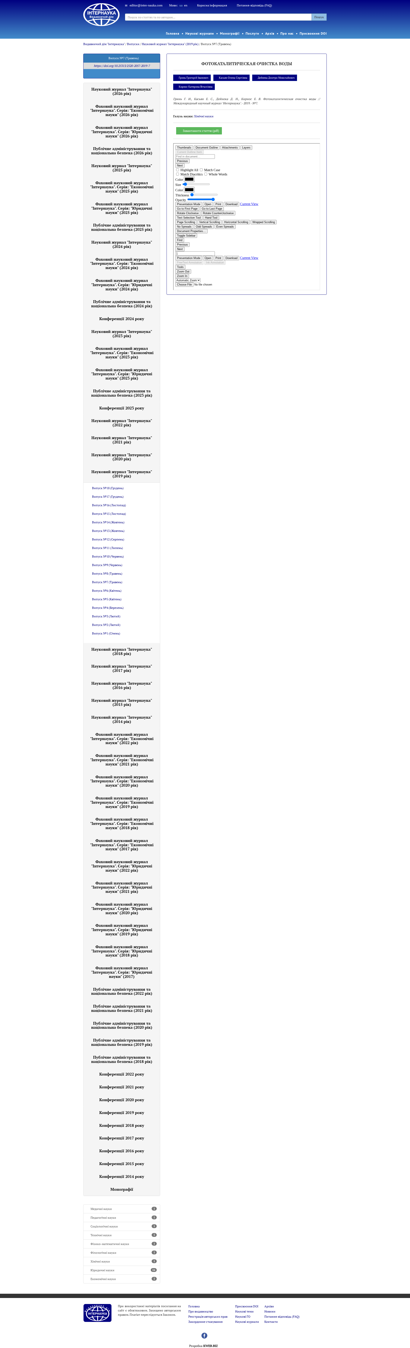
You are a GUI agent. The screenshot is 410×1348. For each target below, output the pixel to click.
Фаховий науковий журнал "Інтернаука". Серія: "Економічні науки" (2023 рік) (122, 352)
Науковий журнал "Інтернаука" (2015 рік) (121, 702)
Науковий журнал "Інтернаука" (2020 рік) (121, 457)
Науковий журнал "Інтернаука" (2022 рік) (121, 422)
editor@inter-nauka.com (146, 5)
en (185, 5)
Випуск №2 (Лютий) (106, 625)
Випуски (133, 44)
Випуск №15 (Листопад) (109, 514)
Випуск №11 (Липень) (107, 548)
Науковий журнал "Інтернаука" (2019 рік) (170, 44)
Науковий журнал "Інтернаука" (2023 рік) (121, 333)
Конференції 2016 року (121, 1150)
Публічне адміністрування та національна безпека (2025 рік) (121, 227)
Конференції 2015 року (121, 1163)
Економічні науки (123, 1279)
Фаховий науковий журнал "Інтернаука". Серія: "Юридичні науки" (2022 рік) (121, 866)
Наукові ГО (242, 1316)
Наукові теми (244, 1311)
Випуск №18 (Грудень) (108, 488)
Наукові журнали (199, 33)
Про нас (287, 33)
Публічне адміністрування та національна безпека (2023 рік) (121, 393)
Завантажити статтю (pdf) (201, 131)
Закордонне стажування (205, 1322)
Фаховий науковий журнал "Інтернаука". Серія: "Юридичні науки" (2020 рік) (121, 908)
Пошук (319, 17)
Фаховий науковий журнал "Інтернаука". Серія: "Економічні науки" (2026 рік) (122, 110)
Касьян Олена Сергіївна (233, 77)
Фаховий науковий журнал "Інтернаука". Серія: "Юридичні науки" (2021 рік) (121, 887)
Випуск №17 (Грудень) (108, 496)
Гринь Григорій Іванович (193, 77)
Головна (172, 33)
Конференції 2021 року (121, 1086)
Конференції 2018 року (121, 1125)
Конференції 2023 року (121, 408)
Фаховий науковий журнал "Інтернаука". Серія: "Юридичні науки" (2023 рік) (121, 374)
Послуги (252, 33)
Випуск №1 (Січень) (106, 633)
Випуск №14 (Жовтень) (108, 522)
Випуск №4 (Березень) (108, 608)
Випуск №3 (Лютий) (106, 616)
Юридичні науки (123, 1270)
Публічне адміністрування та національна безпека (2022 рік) (121, 991)
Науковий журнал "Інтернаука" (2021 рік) (121, 439)
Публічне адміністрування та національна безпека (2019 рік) (121, 1042)
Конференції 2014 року (121, 1176)
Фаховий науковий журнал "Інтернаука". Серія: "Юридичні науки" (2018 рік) (121, 951)
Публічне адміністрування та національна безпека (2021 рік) (121, 1008)
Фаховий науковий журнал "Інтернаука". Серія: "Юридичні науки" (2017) (121, 972)
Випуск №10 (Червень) (108, 556)
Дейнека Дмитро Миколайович (276, 77)
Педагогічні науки (123, 1218)
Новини (269, 1311)
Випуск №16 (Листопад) (109, 505)
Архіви (269, 1306)
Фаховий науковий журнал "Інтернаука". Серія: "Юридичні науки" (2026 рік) (121, 131)
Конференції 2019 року (121, 1112)
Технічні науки (123, 1235)
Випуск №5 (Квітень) (107, 599)
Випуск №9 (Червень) (107, 565)
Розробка (203, 1346)
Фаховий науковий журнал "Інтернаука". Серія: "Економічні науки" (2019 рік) (122, 802)
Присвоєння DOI (313, 33)
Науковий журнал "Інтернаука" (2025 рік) (121, 167)
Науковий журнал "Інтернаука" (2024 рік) (121, 244)
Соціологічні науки (123, 1226)
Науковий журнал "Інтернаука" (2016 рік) (121, 685)
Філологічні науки (123, 1253)
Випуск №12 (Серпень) (108, 539)
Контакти (271, 1322)
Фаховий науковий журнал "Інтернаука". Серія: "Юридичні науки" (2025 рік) (121, 208)
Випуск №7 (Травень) (107, 582)
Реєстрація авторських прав (207, 1316)
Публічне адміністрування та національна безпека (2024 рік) (121, 303)
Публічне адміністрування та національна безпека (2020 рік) (121, 1025)
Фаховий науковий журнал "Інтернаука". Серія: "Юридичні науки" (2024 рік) (121, 284)
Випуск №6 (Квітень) (107, 591)
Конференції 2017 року (121, 1138)
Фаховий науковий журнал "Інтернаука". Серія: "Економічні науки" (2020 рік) (122, 781)
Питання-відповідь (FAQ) (254, 5)
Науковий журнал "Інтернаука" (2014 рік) (121, 719)
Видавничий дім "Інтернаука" (104, 44)
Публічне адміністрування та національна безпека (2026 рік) (121, 150)
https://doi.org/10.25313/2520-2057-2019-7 (122, 66)
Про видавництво (200, 1311)
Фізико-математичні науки (123, 1244)
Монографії (230, 33)
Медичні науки (123, 1209)
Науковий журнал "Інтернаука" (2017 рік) (121, 668)
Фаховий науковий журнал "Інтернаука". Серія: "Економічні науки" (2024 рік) (122, 263)
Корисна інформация (212, 5)
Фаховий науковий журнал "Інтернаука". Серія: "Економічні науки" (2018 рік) (122, 823)
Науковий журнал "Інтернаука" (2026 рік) (121, 91)
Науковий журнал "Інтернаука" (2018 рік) (121, 651)
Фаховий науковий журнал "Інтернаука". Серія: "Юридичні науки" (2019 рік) (121, 929)
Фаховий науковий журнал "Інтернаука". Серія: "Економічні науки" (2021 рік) (122, 760)
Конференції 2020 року (121, 1099)
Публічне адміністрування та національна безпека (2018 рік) (121, 1059)
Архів (270, 33)
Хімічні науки (123, 1261)
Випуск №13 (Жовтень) (108, 531)
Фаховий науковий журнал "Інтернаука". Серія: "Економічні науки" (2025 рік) (122, 187)
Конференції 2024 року (121, 318)
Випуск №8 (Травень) (107, 573)
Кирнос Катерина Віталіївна (195, 86)
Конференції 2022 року (121, 1074)
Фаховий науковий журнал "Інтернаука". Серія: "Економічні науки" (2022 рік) (122, 738)
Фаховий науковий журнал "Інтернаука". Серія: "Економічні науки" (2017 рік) (122, 845)
